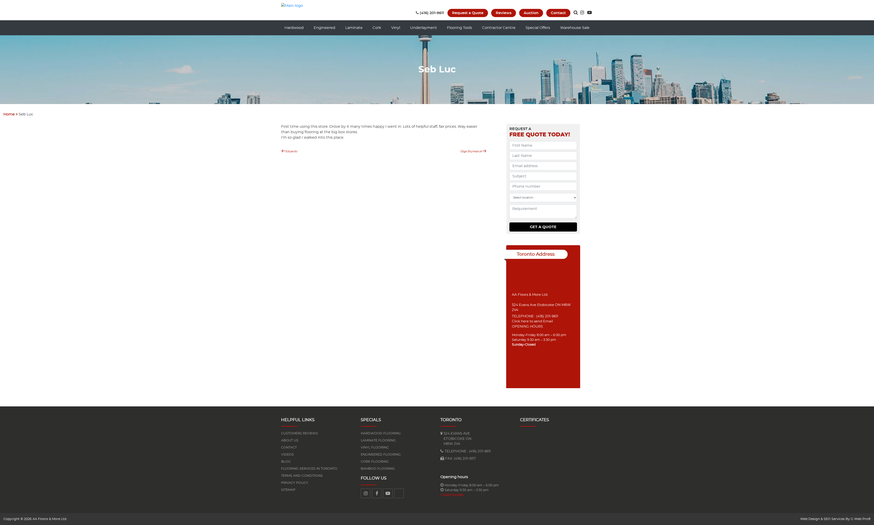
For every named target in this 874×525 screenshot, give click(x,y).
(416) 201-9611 (432, 13)
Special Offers (538, 28)
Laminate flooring (378, 440)
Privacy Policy (294, 482)
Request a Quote (467, 13)
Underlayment (423, 28)
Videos (287, 454)
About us (289, 440)
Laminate (354, 28)
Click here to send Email (532, 321)
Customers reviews (299, 433)
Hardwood (294, 28)
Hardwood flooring (381, 433)
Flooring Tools (459, 28)
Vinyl (395, 28)
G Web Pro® (861, 519)
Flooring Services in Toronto (309, 468)
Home (9, 114)
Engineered (324, 28)
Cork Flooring (375, 461)
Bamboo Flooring (378, 468)
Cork (377, 28)
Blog (286, 461)
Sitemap (288, 490)
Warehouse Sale (574, 28)
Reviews (503, 13)
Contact (558, 13)
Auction (531, 13)
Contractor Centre (499, 28)
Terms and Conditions (302, 475)
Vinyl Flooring (375, 447)
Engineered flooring (381, 454)
